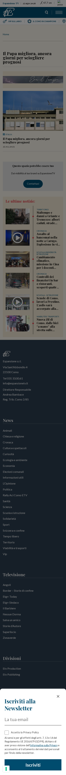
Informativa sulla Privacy (44, 745)
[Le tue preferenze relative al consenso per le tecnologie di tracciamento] (6, 769)
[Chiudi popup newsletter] (58, 696)
